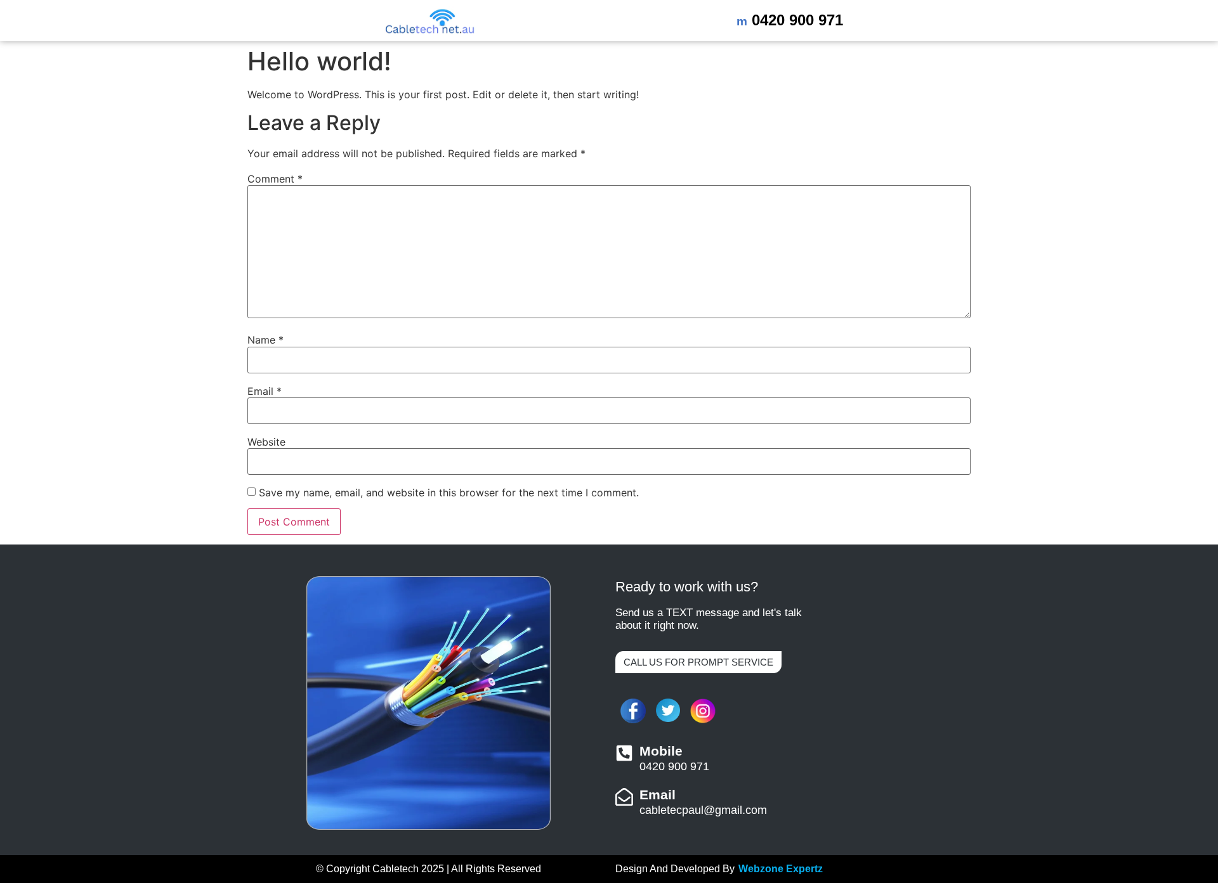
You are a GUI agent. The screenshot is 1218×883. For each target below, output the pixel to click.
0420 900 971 (790, 20)
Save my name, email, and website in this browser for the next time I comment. (449, 492)
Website (266, 442)
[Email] (624, 797)
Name (265, 340)
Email (264, 391)
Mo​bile (661, 751)
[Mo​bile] (624, 753)
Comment (275, 179)
